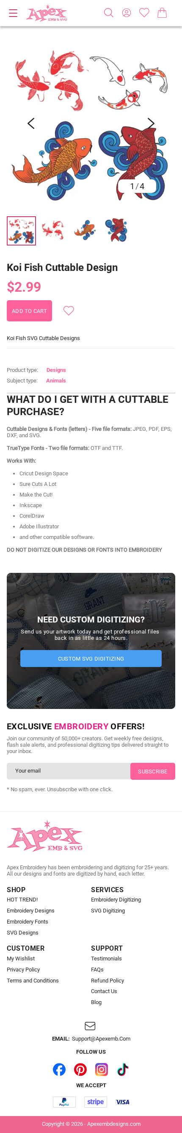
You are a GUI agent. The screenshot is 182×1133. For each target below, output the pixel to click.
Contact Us (104, 991)
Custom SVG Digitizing (91, 659)
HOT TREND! (22, 900)
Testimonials (106, 959)
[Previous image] (30, 123)
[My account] (126, 12)
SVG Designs (23, 933)
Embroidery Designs (31, 911)
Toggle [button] (13, 13)
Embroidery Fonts (27, 922)
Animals (56, 380)
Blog (96, 1002)
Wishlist (144, 12)
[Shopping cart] (162, 12)
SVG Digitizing (108, 911)
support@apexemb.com (101, 1039)
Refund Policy (107, 981)
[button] (91, 123)
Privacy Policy (23, 970)
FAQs (97, 970)
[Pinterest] (80, 1069)
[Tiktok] (122, 1069)
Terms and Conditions (33, 981)
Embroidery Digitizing (116, 900)
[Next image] (151, 123)
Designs (56, 370)
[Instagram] (101, 1069)
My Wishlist (21, 959)
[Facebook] (59, 1069)
